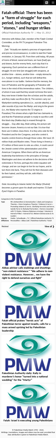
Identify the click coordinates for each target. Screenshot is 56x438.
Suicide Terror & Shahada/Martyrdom (24, 209)
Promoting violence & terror (21, 207)
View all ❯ (49, 227)
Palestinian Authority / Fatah (41, 221)
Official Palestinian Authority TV (17, 33)
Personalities (15, 221)
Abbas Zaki (25, 221)
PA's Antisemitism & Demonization (23, 202)
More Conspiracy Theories (27, 204)
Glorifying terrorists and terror (43, 207)
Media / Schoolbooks (18, 218)
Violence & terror (45, 204)
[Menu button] (53, 2)
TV (28, 218)
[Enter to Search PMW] (46, 2)
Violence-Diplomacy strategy (32, 211)
